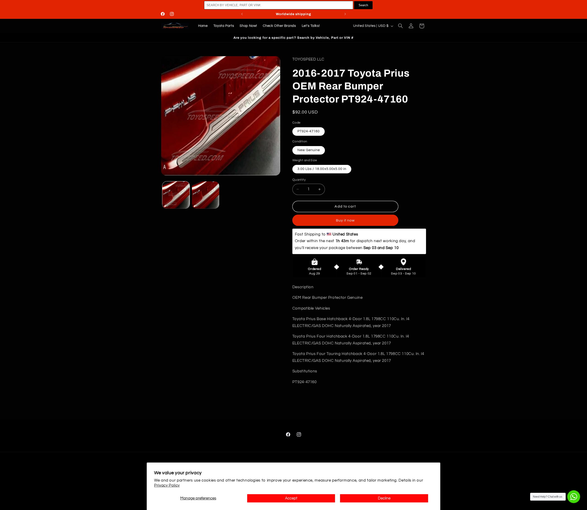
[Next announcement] (345, 14)
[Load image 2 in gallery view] (205, 195)
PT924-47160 (308, 131)
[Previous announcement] (242, 14)
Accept (291, 498)
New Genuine (308, 150)
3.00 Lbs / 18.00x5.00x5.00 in (321, 169)
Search (363, 5)
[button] (400, 26)
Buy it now (345, 220)
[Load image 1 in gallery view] (176, 195)
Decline (384, 498)
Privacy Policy (167, 485)
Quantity (299, 179)
